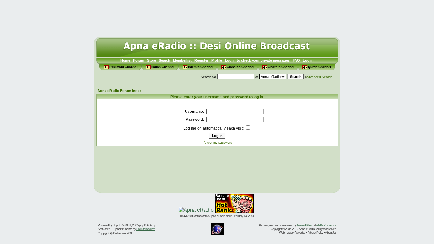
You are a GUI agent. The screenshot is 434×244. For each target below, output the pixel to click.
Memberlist (182, 60)
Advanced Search (319, 76)
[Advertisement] (217, 17)
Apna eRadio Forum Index (119, 90)
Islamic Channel (200, 67)
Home (125, 60)
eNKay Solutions (326, 225)
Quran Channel (319, 67)
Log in (308, 60)
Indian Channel (162, 67)
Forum (138, 60)
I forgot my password (217, 142)
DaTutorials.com (145, 229)
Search (164, 60)
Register (201, 60)
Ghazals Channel (281, 67)
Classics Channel (240, 67)
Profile (216, 60)
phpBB (117, 225)
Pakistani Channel (123, 67)
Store (151, 60)
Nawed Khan (305, 225)
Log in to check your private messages (257, 60)
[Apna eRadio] (196, 210)
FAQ (296, 60)
